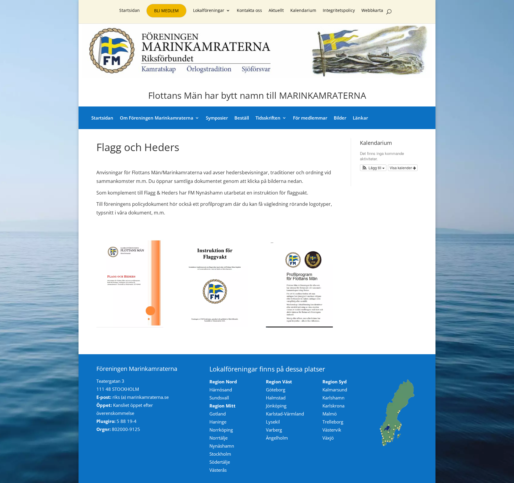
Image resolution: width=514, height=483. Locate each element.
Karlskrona (333, 406)
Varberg (274, 430)
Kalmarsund (334, 390)
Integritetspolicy (339, 10)
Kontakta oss (249, 10)
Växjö (328, 438)
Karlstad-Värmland (285, 414)
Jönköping (276, 406)
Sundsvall (219, 398)
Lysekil (273, 422)
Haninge (217, 422)
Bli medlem (166, 10)
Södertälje (219, 462)
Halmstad (276, 398)
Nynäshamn (221, 446)
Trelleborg (332, 422)
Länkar (360, 118)
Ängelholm (277, 438)
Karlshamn (333, 398)
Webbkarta (372, 10)
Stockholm (220, 454)
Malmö (329, 414)
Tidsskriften (268, 118)
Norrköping (221, 430)
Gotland (217, 414)
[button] (373, 168)
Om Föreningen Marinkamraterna (156, 118)
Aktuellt (276, 10)
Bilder (340, 118)
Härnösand (220, 390)
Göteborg (275, 390)
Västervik (331, 430)
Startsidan (129, 10)
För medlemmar (310, 118)
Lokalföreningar (208, 10)
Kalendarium (303, 10)
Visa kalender (401, 167)
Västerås (218, 470)
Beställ (241, 118)
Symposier (217, 118)
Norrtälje (218, 438)
